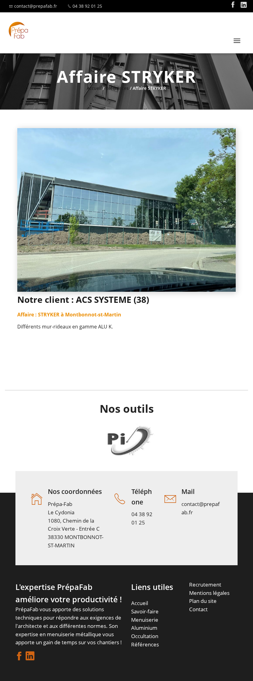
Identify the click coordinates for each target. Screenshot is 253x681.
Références (117, 88)
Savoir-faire (145, 611)
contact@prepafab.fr (35, 6)
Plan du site (203, 600)
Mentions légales (209, 592)
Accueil (94, 88)
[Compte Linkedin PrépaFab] (243, 6)
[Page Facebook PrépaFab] (233, 6)
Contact (198, 609)
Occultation (144, 636)
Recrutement (205, 584)
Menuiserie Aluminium (144, 624)
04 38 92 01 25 (87, 6)
